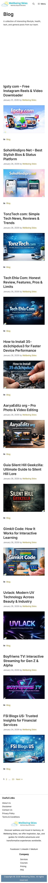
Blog (8, 139)
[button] (33, 4)
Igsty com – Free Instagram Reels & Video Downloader (23, 90)
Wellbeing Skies (28, 877)
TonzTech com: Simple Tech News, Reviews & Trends (21, 218)
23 (13, 779)
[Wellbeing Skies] (14, 4)
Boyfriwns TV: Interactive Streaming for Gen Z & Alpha (23, 660)
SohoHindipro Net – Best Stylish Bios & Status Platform (22, 154)
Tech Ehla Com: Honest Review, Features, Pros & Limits (23, 282)
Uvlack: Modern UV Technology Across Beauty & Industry (18, 597)
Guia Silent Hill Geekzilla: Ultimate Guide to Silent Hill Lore (23, 469)
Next (19, 779)
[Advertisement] (24, 55)
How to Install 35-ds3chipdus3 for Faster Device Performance (22, 346)
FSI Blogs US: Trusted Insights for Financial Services (20, 720)
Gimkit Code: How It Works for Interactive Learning (20, 533)
